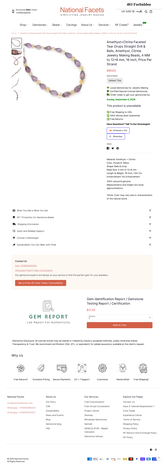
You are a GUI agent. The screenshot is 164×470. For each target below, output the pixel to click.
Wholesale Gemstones (95, 419)
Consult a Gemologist (28, 238)
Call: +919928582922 (26, 265)
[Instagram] (155, 449)
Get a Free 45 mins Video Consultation (40, 282)
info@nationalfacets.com (20, 403)
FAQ (48, 428)
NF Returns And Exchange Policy (140, 433)
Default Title (115, 80)
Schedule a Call (120, 130)
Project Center (91, 410)
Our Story (51, 402)
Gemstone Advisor (93, 436)
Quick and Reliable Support (30, 231)
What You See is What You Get (32, 210)
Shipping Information (28, 224)
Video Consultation (43, 270)
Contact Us (129, 402)
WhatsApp (117, 136)
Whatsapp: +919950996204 (21, 407)
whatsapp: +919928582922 (21, 412)
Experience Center (132, 415)
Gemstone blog (53, 424)
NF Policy (128, 437)
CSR (48, 406)
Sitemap (88, 415)
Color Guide (129, 410)
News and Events (55, 415)
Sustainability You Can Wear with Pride (36, 244)
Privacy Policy (130, 428)
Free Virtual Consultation (97, 406)
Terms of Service (131, 419)
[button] (9, 370)
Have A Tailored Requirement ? (138, 406)
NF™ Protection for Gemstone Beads (35, 217)
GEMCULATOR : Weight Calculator (96, 430)
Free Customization (94, 402)
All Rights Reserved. (16, 461)
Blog (48, 419)
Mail (29, 270)
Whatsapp (20, 270)
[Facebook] (151, 449)
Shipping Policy (131, 424)
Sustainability (52, 410)
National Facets (21, 459)
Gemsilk (88, 424)
